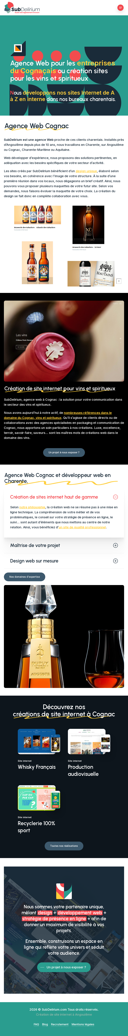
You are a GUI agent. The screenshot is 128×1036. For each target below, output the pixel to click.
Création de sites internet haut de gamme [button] (54, 497)
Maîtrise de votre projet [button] (35, 545)
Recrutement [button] (60, 1024)
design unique (86, 171)
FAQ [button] (36, 1024)
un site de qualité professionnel (82, 527)
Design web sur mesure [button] (34, 561)
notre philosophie (32, 507)
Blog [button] (45, 1024)
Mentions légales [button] (83, 1024)
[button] (120, 7)
